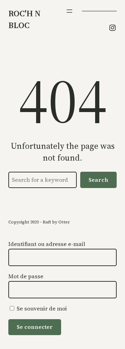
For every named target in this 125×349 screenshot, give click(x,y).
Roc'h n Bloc (24, 19)
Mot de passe (25, 276)
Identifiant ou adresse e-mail (46, 244)
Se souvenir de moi (41, 308)
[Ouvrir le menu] (69, 11)
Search (98, 180)
